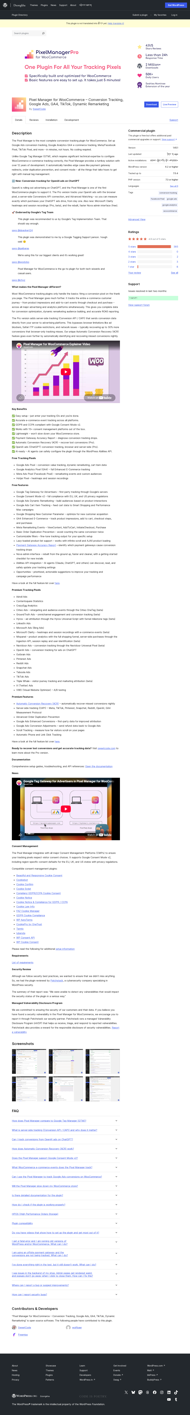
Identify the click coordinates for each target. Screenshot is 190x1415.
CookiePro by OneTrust (29, 924)
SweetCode (39, 108)
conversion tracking (168, 193)
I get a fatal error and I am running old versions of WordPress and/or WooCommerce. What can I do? (40, 1242)
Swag (117, 1379)
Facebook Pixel (157, 199)
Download (151, 104)
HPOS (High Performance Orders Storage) (35, 1214)
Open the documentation (99, 766)
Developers (85, 1375)
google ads (172, 199)
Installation (51, 119)
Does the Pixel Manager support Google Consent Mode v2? (45, 1158)
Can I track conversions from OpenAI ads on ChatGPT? (42, 1139)
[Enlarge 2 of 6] (79, 1052)
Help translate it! (116, 23)
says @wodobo (20, 262)
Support (174, 119)
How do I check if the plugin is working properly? (38, 1204)
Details (18, 119)
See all (174, 272)
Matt (150, 1370)
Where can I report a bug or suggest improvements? (40, 1285)
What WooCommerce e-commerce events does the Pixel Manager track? (52, 1167)
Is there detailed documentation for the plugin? (37, 1195)
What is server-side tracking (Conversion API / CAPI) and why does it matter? (54, 1130)
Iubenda (20, 933)
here (57, 583)
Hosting (15, 1375)
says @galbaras (20, 248)
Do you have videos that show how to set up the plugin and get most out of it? (55, 1232)
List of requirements (22, 962)
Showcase (51, 1365)
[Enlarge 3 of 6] (115, 1052)
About (15, 1365)
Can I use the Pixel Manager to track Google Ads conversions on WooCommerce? (57, 1176)
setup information (65, 948)
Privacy (15, 1379)
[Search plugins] (43, 33)
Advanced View (136, 219)
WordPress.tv (87, 1379)
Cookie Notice (24, 897)
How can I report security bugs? (29, 1294)
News (14, 1370)
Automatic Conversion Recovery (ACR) (37, 703)
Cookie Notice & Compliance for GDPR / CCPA (42, 902)
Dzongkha (45, 1396)
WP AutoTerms (24, 919)
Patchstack (56, 980)
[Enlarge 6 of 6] (115, 1080)
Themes (50, 1370)
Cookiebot (22, 879)
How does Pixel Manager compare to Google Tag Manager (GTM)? (49, 1120)
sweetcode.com (106, 748)
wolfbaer (77, 1327)
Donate (118, 1375)
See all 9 (174, 186)
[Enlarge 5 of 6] (79, 1080)
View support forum (139, 304)
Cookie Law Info (25, 906)
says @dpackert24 (22, 230)
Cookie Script (23, 888)
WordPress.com (156, 1365)
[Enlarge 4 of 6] (42, 1080)
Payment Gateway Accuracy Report (36, 545)
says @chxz (18, 280)
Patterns (50, 1379)
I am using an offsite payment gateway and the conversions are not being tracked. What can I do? (40, 1254)
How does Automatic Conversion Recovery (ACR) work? (43, 1148)
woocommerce (170, 211)
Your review (134, 272)
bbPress (152, 1375)
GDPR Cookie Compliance (30, 915)
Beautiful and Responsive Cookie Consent (39, 875)
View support (168, 139)
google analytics (169, 205)
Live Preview (169, 104)
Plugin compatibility (22, 1223)
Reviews (34, 119)
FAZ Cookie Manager (27, 910)
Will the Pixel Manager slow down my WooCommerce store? (45, 1186)
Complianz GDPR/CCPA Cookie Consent (38, 893)
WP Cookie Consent (27, 942)
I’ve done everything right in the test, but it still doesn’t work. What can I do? (54, 1264)
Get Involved (119, 1365)
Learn (82, 1365)
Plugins (49, 1375)
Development (71, 119)
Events (116, 1370)
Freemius (23, 1334)
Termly (20, 928)
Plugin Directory (20, 15)
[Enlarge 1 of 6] (42, 1052)
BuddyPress (154, 1379)
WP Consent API (25, 937)
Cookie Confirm (24, 884)
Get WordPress (176, 5)
